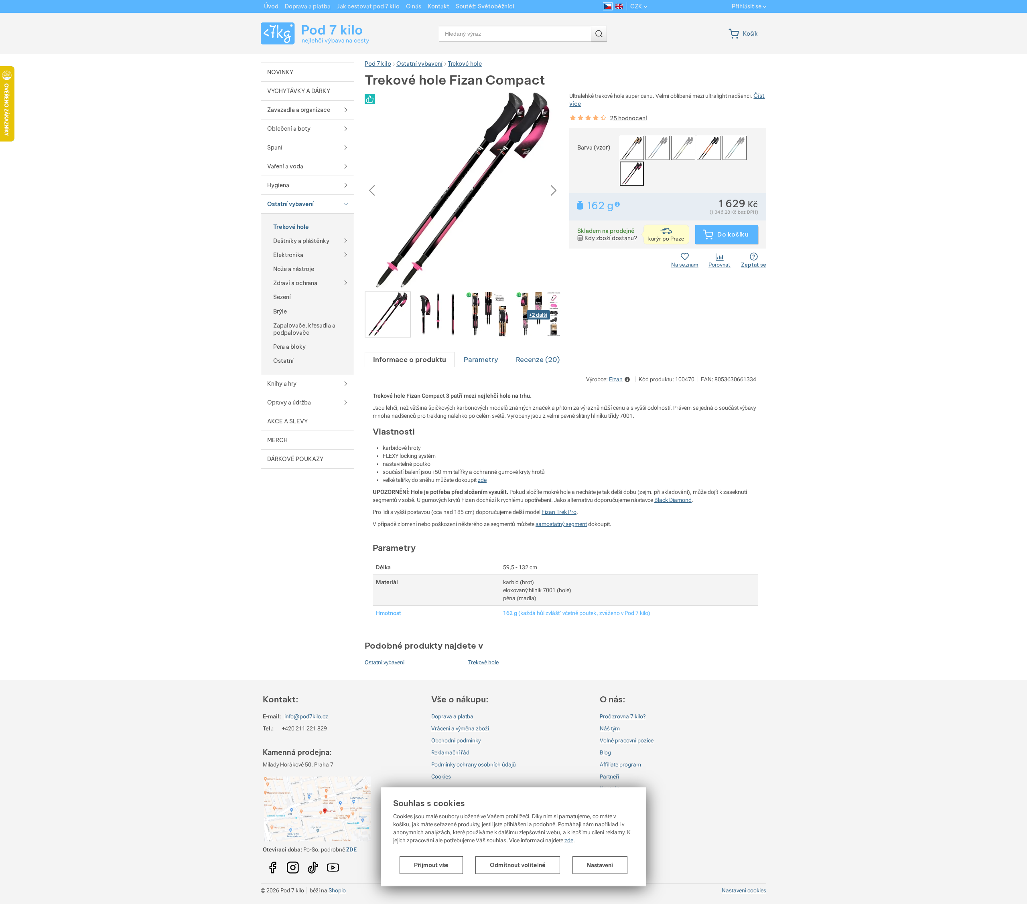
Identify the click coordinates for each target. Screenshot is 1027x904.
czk (636, 6)
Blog (605, 752)
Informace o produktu (409, 359)
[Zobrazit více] (346, 240)
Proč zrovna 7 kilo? (622, 716)
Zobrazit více (618, 204)
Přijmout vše (431, 865)
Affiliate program (620, 764)
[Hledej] (599, 34)
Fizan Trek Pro (559, 512)
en (619, 6)
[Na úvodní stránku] (307, 33)
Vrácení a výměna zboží (460, 728)
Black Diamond (673, 500)
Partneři (609, 776)
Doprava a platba (452, 716)
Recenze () (538, 359)
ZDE (351, 849)
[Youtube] (273, 865)
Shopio (337, 890)
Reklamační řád (450, 752)
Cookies (441, 776)
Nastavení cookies (744, 890)
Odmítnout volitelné (518, 865)
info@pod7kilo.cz (306, 716)
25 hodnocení (628, 118)
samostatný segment (561, 524)
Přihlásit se (746, 6)
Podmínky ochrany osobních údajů (473, 764)
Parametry (481, 359)
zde (568, 840)
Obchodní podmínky (456, 740)
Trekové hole (483, 662)
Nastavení (600, 865)
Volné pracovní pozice (627, 740)
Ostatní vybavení (384, 662)
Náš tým (610, 728)
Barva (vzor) (593, 147)
